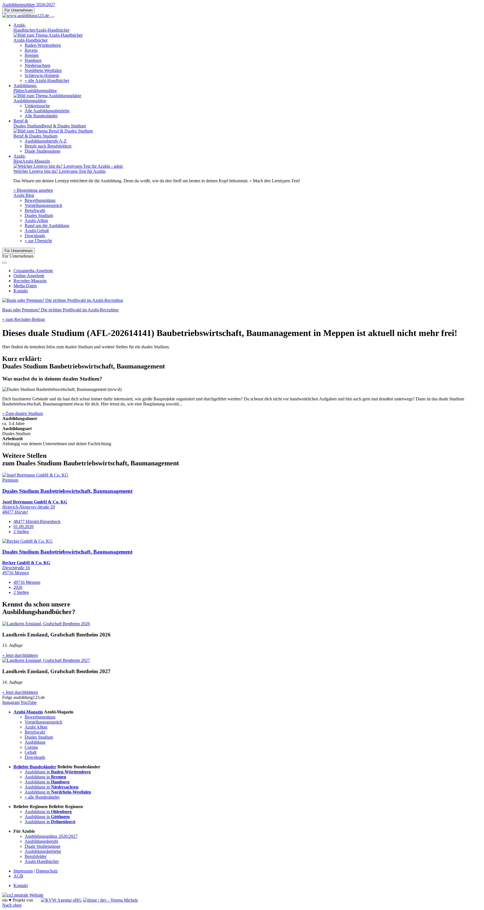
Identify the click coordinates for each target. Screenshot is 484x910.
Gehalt (30, 752)
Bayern (31, 50)
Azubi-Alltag (36, 220)
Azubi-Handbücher (42, 861)
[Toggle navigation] (52, 17)
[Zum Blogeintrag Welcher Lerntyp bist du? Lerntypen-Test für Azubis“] (68, 166)
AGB (18, 876)
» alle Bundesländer (42, 797)
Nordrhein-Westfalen (43, 70)
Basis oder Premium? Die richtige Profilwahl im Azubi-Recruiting (60, 309)
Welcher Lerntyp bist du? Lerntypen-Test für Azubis (59, 171)
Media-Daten (25, 285)
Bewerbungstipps (40, 200)
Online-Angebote (28, 275)
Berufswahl (35, 210)
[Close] (4, 262)
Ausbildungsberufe (41, 841)
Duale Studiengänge (43, 151)
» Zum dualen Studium (22, 413)
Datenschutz (47, 871)
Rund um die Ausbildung (47, 225)
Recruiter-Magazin (29, 280)
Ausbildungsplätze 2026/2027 (28, 4)
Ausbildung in (58, 771)
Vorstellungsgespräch (43, 205)
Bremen (32, 55)
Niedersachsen (37, 65)
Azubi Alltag (36, 727)
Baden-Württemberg (43, 45)
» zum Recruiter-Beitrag (23, 319)
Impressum (23, 871)
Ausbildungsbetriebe (43, 851)
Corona (31, 747)
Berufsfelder (35, 856)
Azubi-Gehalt (37, 230)
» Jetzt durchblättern (20, 655)
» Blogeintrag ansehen (33, 190)
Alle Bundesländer (41, 115)
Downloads (35, 235)
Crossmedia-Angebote (33, 270)
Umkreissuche (37, 105)
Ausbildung (35, 742)
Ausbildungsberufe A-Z (46, 141)
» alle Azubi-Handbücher (47, 80)
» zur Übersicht (38, 240)
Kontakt (20, 290)
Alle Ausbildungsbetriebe (47, 110)
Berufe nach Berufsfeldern (48, 146)
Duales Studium (39, 215)
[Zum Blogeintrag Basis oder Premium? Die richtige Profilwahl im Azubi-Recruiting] (62, 300)
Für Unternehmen (18, 10)
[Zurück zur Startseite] (26, 15)
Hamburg (33, 60)
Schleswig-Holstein (42, 75)
